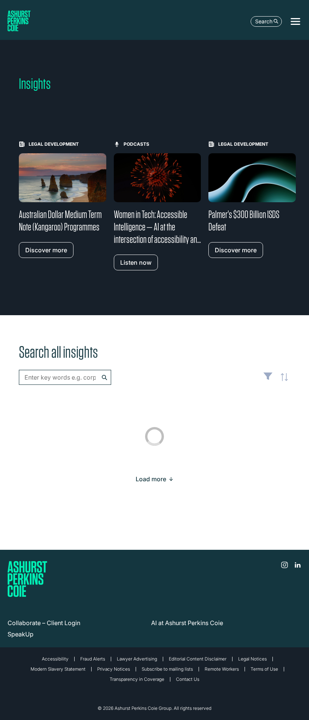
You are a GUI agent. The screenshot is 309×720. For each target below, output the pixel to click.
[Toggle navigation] (295, 21)
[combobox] (65, 377)
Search (263, 21)
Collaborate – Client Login (44, 623)
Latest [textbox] (282, 381)
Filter (267, 379)
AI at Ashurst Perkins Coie (187, 623)
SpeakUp (21, 634)
